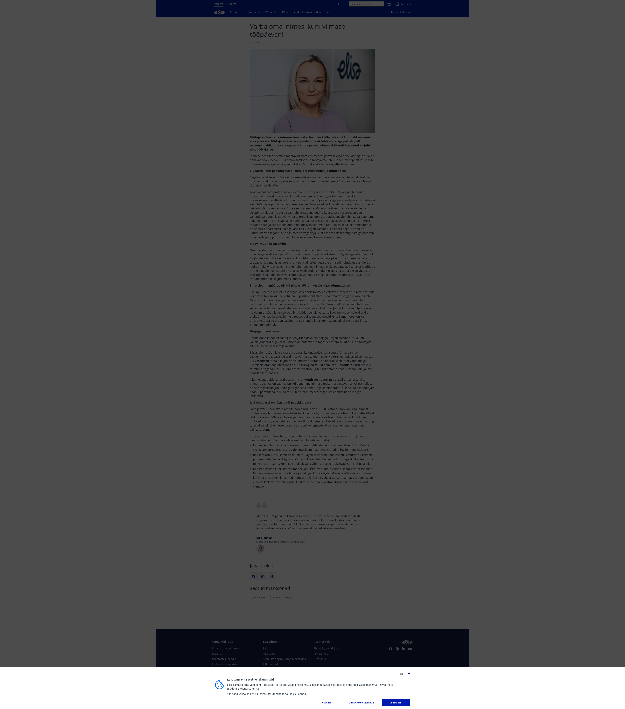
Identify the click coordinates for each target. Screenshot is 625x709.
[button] (403, 674)
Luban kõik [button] (396, 702)
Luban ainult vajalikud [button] (361, 702)
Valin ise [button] (326, 702)
